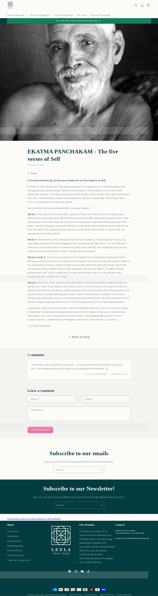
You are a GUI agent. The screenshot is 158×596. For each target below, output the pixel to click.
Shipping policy (15, 546)
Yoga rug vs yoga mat (18, 560)
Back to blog (80, 336)
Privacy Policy (14, 541)
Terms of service (15, 555)
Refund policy (75, 595)
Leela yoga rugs (41, 595)
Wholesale (12, 536)
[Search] (136, 5)
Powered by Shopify (58, 595)
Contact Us (13, 531)
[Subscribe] (101, 470)
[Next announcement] (150, 21)
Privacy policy (91, 595)
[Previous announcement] (7, 21)
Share (34, 173)
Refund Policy (14, 550)
